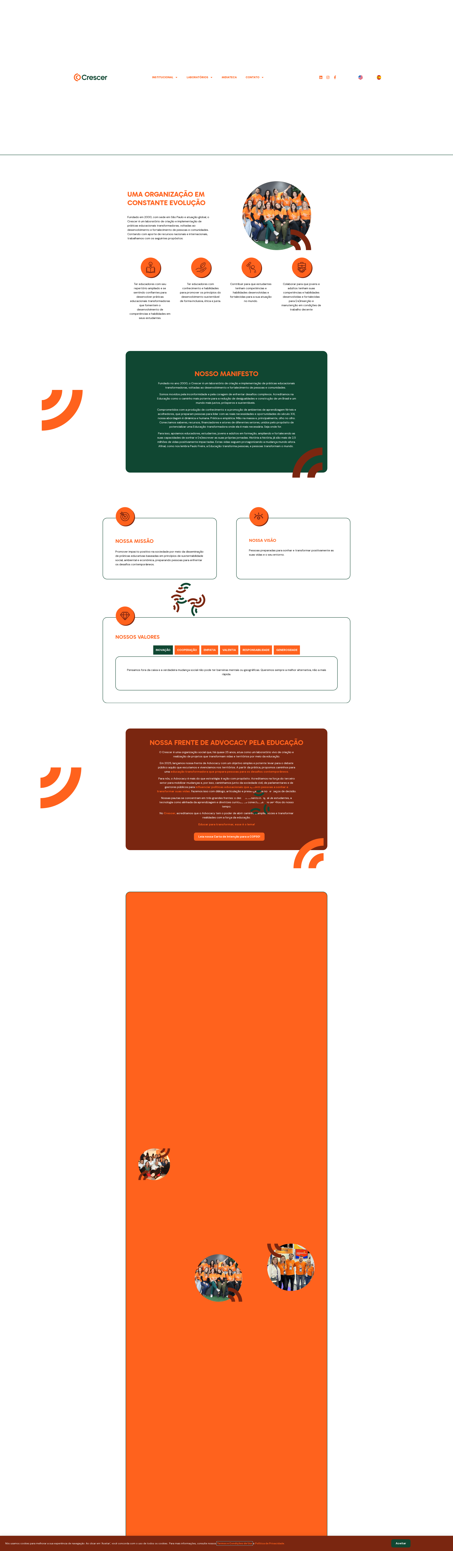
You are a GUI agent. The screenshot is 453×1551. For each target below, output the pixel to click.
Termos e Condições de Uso (234, 1543)
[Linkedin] (321, 77)
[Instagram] (328, 77)
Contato (252, 77)
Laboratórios (197, 77)
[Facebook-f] (335, 77)
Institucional (162, 77)
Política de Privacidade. (270, 1543)
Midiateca (229, 77)
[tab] (163, 648)
